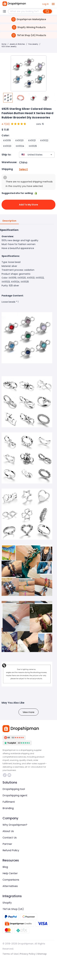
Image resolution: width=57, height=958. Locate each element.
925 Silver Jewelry (9, 46)
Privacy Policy (27, 953)
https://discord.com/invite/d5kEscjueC (9, 775)
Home (4, 44)
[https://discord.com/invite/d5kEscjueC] (9, 775)
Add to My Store (28, 204)
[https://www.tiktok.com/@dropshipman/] (5, 775)
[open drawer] (53, 4)
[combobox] (32, 155)
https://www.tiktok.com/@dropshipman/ (5, 775)
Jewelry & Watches (17, 44)
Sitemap (42, 953)
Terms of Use (10, 953)
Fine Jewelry (33, 44)
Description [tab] (9, 220)
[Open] (51, 154)
